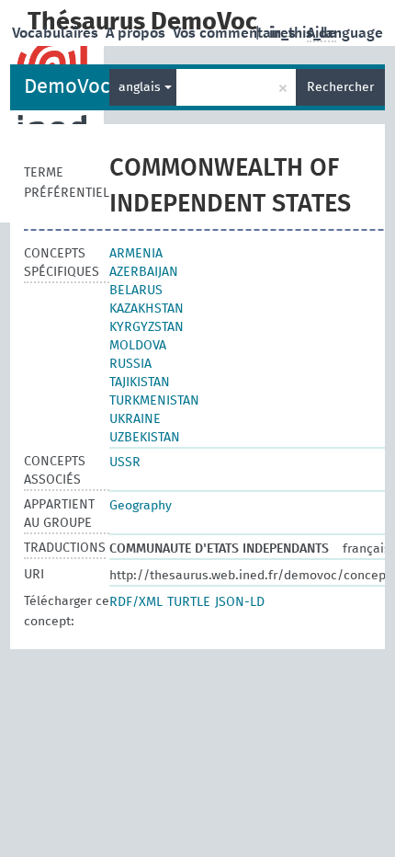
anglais (141, 87)
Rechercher (340, 87)
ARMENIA (136, 253)
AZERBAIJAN (143, 272)
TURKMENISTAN (154, 400)
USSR (125, 462)
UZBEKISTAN (144, 437)
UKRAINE (135, 419)
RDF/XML (136, 602)
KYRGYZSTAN (146, 327)
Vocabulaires (57, 33)
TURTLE (188, 602)
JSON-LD (240, 602)
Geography (140, 505)
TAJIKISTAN (139, 382)
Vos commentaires (236, 33)
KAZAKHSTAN (146, 309)
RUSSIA (130, 364)
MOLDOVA (137, 345)
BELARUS (136, 290)
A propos (137, 33)
